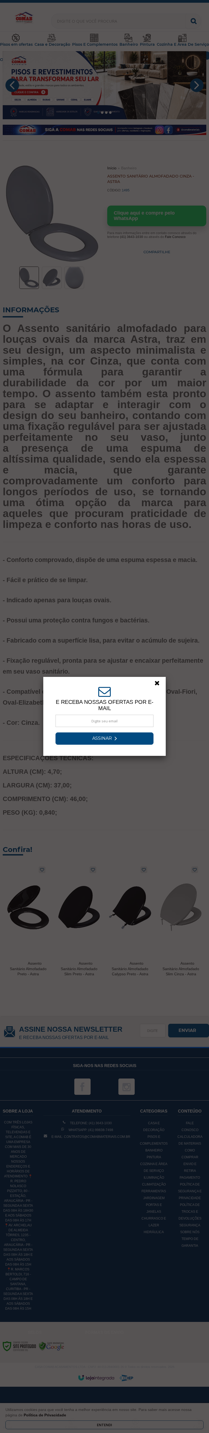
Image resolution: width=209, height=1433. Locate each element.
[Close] (159, 684)
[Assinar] (104, 738)
